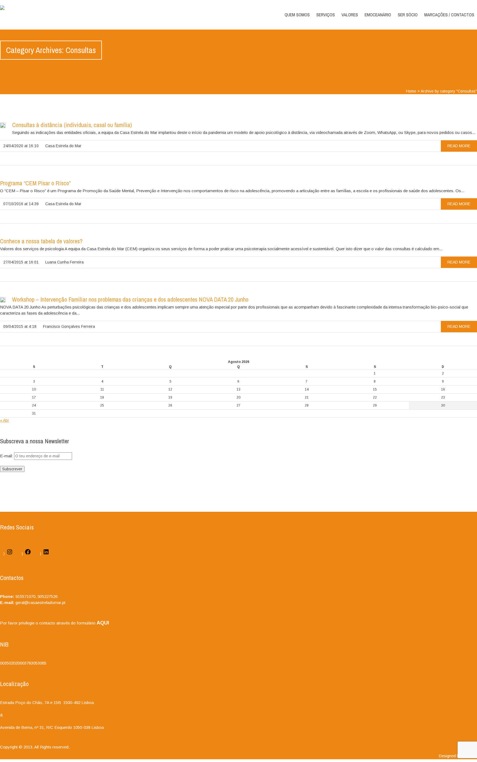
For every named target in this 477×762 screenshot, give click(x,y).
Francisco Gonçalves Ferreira (69, 326)
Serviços (325, 15)
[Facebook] (28, 554)
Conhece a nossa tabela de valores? (41, 241)
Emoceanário (378, 15)
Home (411, 91)
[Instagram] (9, 554)
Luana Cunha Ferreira (64, 262)
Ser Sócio (408, 15)
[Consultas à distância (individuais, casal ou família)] (3, 126)
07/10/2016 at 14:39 (21, 204)
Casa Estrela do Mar (63, 146)
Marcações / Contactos (449, 15)
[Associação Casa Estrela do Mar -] (2, 8)
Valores (349, 15)
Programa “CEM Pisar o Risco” (35, 183)
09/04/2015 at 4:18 (19, 326)
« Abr (4, 420)
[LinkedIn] (46, 554)
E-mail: (7, 455)
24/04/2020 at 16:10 (21, 146)
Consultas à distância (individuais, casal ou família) (72, 125)
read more (458, 146)
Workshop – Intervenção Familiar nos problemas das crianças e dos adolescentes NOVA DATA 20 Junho (130, 299)
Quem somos (297, 15)
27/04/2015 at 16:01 (21, 262)
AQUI (103, 623)
